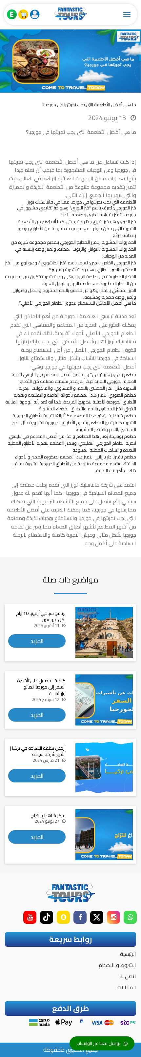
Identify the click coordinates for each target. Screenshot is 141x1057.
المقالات (126, 987)
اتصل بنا (127, 976)
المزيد (37, 641)
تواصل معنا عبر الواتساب (98, 1043)
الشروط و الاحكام (117, 965)
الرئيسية (128, 954)
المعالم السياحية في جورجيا (95, 493)
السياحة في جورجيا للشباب (108, 358)
